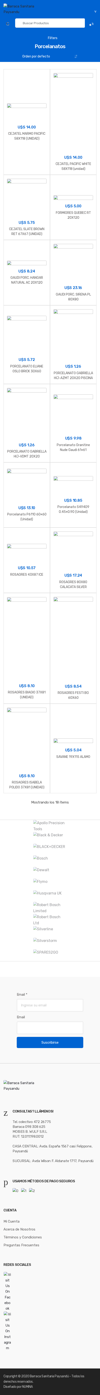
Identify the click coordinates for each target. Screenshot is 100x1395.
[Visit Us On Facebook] (50, 1291)
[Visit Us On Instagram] (50, 1331)
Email (22, 994)
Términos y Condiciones (22, 1237)
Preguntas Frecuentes (21, 1245)
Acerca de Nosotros (19, 1229)
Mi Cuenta (11, 1221)
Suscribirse (50, 1042)
